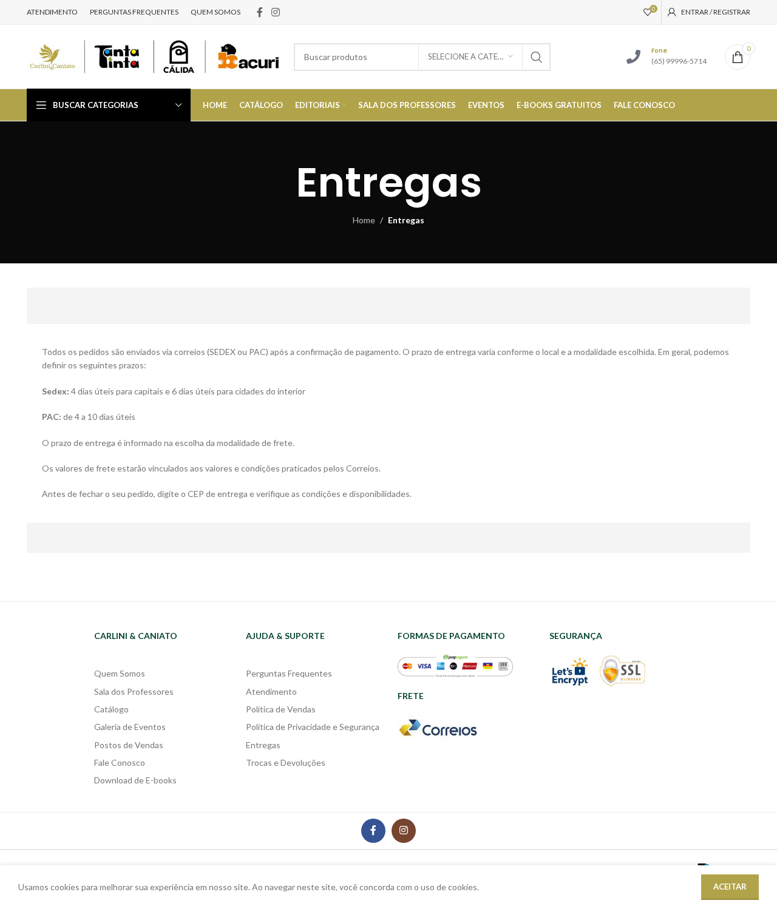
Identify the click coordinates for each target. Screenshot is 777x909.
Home (364, 220)
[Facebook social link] (260, 12)
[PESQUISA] (537, 57)
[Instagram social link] (275, 12)
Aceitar (730, 886)
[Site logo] (154, 55)
